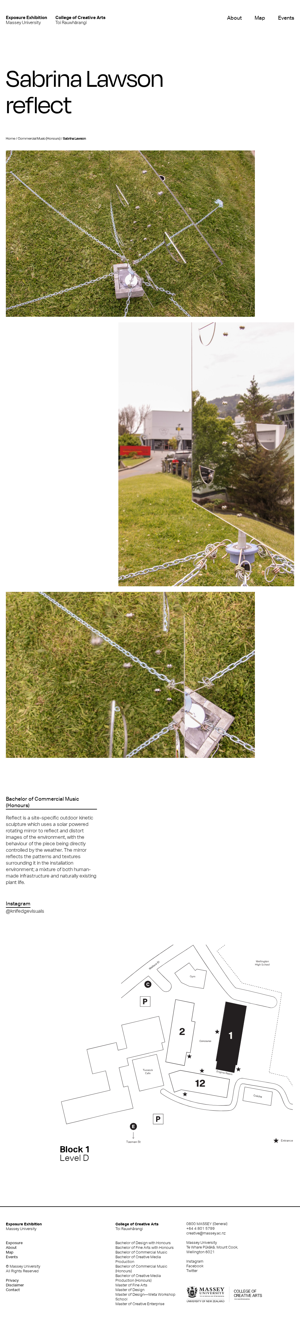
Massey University (26, 20)
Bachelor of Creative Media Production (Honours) (138, 1278)
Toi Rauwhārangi (80, 20)
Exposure (14, 1243)
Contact (13, 1290)
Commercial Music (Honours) (39, 138)
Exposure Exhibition (24, 1226)
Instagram (194, 1261)
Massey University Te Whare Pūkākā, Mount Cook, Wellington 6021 (212, 1247)
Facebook (194, 1266)
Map (260, 18)
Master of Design (129, 1290)
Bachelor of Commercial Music (141, 1252)
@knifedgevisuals (25, 911)
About (234, 18)
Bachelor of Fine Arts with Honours (144, 1247)
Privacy (12, 1280)
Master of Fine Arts (131, 1285)
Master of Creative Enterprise (139, 1304)
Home (10, 138)
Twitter (191, 1270)
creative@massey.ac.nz (206, 1233)
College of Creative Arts (136, 1226)
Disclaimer (15, 1285)
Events (286, 18)
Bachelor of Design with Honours (143, 1243)
